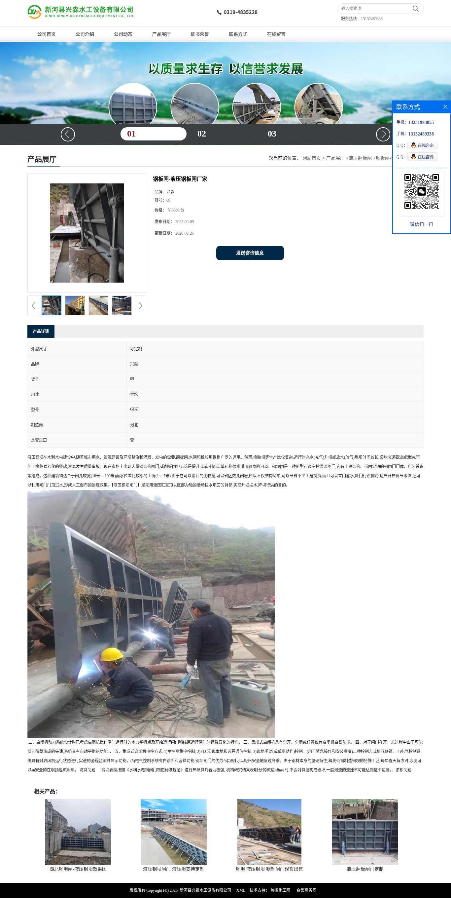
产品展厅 (161, 34)
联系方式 (238, 34)
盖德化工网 (280, 890)
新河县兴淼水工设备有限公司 (205, 890)
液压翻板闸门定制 (365, 869)
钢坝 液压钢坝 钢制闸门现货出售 (269, 869)
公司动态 (123, 34)
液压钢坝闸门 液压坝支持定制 (173, 869)
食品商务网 (306, 890)
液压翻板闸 (360, 158)
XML (240, 890)
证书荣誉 (200, 34)
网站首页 (311, 158)
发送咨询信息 (250, 253)
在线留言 (276, 34)
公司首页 (46, 34)
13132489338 (372, 19)
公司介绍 (85, 34)
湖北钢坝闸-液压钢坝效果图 (78, 869)
